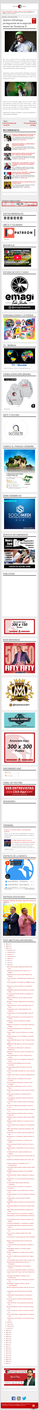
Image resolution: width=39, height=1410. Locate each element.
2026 (7, 944)
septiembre (10, 956)
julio (8, 960)
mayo (9, 964)
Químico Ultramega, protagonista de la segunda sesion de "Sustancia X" (17, 23)
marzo (9, 1324)
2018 (7, 1340)
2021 (7, 1334)
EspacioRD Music (8, 890)
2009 (7, 1359)
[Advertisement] (19, 596)
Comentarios (9, 775)
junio (8, 962)
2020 (7, 1336)
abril (8, 1322)
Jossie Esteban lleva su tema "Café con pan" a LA (21, 1260)
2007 (7, 1363)
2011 (7, 1355)
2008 (7, 1361)
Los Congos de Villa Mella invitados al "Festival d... (21, 1270)
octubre (9, 954)
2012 (7, 1353)
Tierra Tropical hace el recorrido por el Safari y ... (21, 1213)
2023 (7, 1330)
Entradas (8, 772)
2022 (7, 1332)
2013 (7, 1351)
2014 (7, 1349)
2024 (7, 948)
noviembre (10, 952)
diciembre (10, 950)
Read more (23, 140)
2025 (7, 946)
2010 (7, 1357)
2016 (7, 1344)
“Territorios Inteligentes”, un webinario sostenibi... (21, 1223)
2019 (7, 1338)
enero (9, 1328)
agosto (9, 958)
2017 (7, 1342)
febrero (9, 1326)
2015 (7, 1347)
